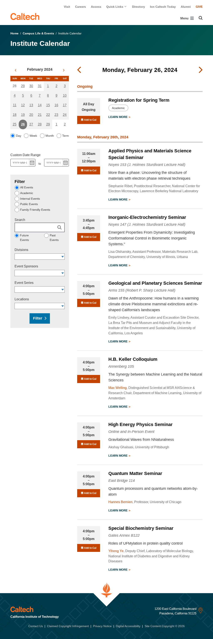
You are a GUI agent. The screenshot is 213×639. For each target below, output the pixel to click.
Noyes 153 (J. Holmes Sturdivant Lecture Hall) (146, 165)
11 (14, 105)
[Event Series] (63, 289)
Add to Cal (89, 119)
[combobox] (38, 256)
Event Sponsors (26, 266)
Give (199, 6)
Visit (67, 6)
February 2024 (39, 69)
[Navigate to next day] (201, 70)
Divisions (21, 250)
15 (48, 105)
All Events (26, 187)
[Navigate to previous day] (79, 70)
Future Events (24, 238)
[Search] (201, 18)
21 (40, 115)
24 (65, 115)
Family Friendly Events (35, 209)
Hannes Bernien (120, 502)
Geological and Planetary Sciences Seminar (155, 283)
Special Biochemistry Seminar (140, 528)
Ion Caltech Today (163, 6)
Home (14, 33)
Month (50, 135)
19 (23, 115)
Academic (26, 193)
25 (14, 124)
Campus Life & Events (38, 33)
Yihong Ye (116, 551)
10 (65, 95)
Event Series (24, 282)
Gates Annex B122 (124, 535)
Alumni (186, 6)
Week (33, 135)
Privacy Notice (102, 626)
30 (31, 86)
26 (23, 124)
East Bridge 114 (121, 481)
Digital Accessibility (128, 626)
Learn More (118, 117)
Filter (37, 318)
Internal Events (30, 198)
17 (65, 105)
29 (23, 86)
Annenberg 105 (121, 366)
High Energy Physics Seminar (140, 424)
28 (40, 124)
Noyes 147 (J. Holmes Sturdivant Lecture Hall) (146, 224)
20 (31, 115)
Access (96, 6)
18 (14, 115)
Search (20, 220)
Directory (138, 6)
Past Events (54, 238)
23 (56, 115)
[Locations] (63, 306)
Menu (184, 18)
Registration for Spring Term (139, 100)
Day (18, 135)
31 (40, 86)
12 (23, 105)
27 (31, 124)
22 (48, 115)
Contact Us (35, 626)
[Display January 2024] (15, 70)
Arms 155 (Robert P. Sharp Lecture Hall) (141, 290)
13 (31, 105)
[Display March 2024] (64, 70)
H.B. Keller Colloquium (132, 359)
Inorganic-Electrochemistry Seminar (147, 217)
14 (40, 105)
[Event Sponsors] (63, 273)
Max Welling (117, 388)
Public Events (29, 204)
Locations (22, 299)
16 (56, 105)
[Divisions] (63, 256)
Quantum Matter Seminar (135, 473)
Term (65, 135)
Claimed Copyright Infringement (68, 626)
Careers (80, 6)
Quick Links (115, 6)
